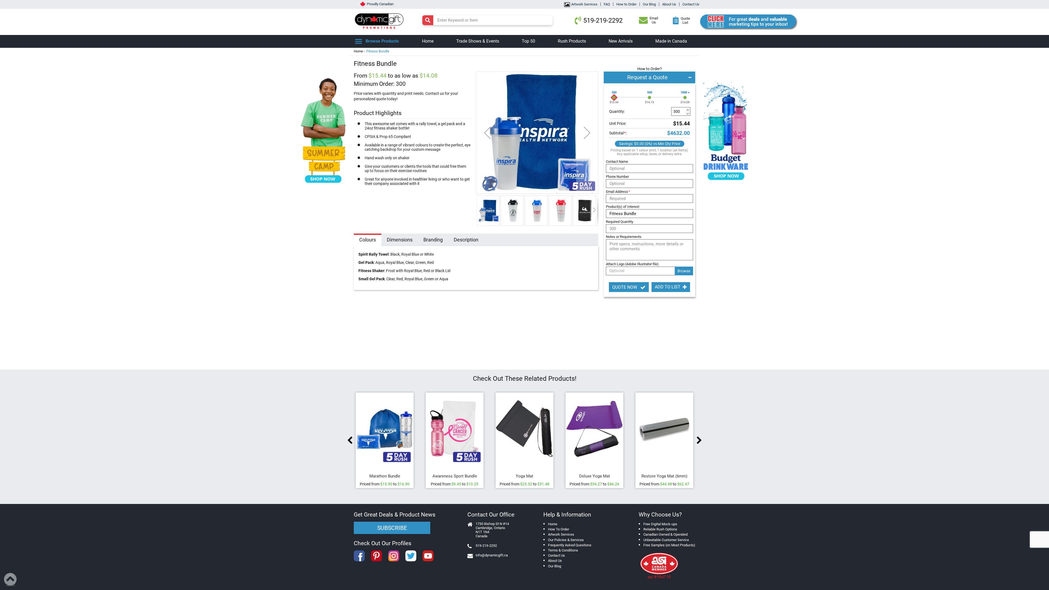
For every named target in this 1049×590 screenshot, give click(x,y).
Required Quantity (619, 222)
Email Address (618, 192)
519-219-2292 (603, 20)
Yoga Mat (524, 476)
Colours (367, 240)
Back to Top (10, 579)
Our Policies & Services (566, 540)
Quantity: (617, 111)
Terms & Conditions (563, 550)
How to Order (626, 4)
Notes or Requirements (623, 237)
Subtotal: (618, 133)
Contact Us (690, 4)
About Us (669, 4)
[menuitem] (427, 41)
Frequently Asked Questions (569, 545)
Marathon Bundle (384, 476)
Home (358, 51)
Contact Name (617, 162)
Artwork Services (584, 4)
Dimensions (399, 240)
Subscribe (392, 528)
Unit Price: (617, 123)
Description (466, 240)
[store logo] (380, 20)
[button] (487, 133)
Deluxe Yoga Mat (594, 476)
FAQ (607, 4)
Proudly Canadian (380, 4)
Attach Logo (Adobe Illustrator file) (632, 264)
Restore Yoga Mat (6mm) (664, 476)
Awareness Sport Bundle (454, 476)
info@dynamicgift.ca (492, 555)
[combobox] (487, 20)
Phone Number (617, 177)
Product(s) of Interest (622, 207)
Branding (433, 240)
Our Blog (649, 4)
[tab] (367, 240)
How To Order (558, 529)
